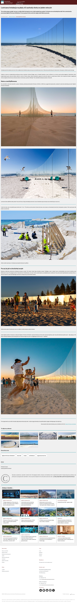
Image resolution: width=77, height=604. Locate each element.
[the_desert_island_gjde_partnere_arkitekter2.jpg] (29, 444)
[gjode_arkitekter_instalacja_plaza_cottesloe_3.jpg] (29, 436)
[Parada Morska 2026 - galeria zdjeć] (65, 495)
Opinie (3, 555)
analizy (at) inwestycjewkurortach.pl (48, 584)
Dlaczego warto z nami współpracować (45, 562)
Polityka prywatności (5, 571)
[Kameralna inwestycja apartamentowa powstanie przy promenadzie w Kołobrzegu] (47, 530)
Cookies (3, 569)
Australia (19, 455)
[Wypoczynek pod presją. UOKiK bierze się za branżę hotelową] (29, 512)
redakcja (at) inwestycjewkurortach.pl (48, 579)
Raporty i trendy (4, 552)
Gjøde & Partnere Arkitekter (70, 424)
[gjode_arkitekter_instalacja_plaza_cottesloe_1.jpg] (10, 436)
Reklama (40, 554)
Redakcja (40, 552)
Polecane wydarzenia (5, 557)
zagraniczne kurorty (41, 455)
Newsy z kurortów (5, 550)
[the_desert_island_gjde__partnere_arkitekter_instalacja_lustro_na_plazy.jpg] (10, 444)
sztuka (25, 455)
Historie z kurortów (5, 560)
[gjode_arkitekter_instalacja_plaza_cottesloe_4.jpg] (48, 436)
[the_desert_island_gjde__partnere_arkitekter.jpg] (67, 436)
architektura (32, 455)
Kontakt (40, 555)
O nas (40, 550)
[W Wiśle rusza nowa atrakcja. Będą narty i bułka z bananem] (47, 512)
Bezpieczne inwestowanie (6, 554)
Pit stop (3, 562)
